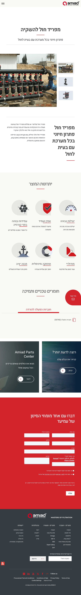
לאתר (28, 379)
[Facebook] (42, 574)
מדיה (37, 539)
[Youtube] (33, 574)
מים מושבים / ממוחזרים (16, 542)
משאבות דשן (67, 545)
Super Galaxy (51, 545)
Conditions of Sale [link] (42, 578)
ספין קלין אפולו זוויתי (65, 542)
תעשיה (53, 530)
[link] (71, 3)
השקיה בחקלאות (18, 530)
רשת (37, 530)
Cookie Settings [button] (36, 580)
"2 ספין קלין (67, 539)
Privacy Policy (54, 578)
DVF (53, 548)
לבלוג (70, 370)
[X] (38, 574)
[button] (2, 3)
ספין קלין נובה (51, 533)
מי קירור (21, 536)
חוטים (37, 536)
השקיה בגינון (19, 533)
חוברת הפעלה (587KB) (62, 319)
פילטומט (68, 536)
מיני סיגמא (68, 533)
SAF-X (53, 539)
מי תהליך (20, 539)
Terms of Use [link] (66, 578)
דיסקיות (36, 533)
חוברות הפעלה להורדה (38, 310)
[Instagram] (24, 574)
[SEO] (47, 574)
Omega (52, 536)
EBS (53, 542)
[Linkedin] (28, 574)
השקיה (69, 530)
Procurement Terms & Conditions (24, 578)
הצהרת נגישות (48, 580)
